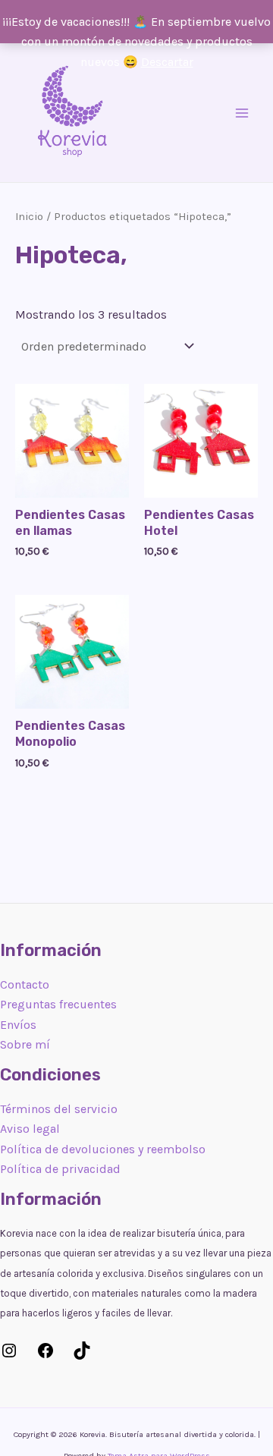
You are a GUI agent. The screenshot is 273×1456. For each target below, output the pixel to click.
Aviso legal (30, 1128)
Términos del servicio (59, 1109)
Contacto (24, 984)
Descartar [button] (167, 62)
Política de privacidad (60, 1169)
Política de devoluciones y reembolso (103, 1149)
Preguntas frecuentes (58, 1004)
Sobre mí (25, 1044)
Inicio (29, 216)
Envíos (18, 1024)
